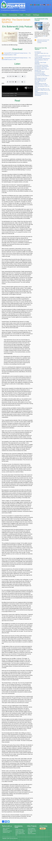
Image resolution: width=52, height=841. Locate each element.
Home (4, 15)
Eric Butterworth (38, 52)
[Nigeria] (36, 4)
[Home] (13, 5)
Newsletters (5, 829)
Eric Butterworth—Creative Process (42, 66)
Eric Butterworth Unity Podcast (41, 67)
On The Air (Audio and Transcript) (41, 65)
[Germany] (44, 4)
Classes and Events (19, 829)
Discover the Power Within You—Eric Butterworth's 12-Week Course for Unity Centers (42, 90)
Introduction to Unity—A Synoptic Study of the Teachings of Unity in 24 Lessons (42, 86)
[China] (34, 4)
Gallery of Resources (19, 832)
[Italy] (40, 4)
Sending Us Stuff (6, 832)
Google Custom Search (20, 831)
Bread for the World (31, 833)
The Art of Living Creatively (40, 74)
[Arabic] (32, 4)
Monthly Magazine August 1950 (41, 78)
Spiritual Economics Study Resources (42, 58)
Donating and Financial (7, 831)
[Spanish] (48, 4)
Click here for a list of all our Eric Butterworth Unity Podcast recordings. (43, 41)
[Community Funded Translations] (50, 4)
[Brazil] (38, 4)
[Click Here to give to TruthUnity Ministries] (43, 828)
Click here (45, 22)
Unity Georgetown (31, 828)
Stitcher (36, 37)
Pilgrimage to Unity (31, 829)
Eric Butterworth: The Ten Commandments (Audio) (40, 72)
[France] (46, 4)
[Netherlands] (42, 4)
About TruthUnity (6, 828)
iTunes (44, 35)
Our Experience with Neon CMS (32, 831)
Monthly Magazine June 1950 (40, 83)
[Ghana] (30, 4)
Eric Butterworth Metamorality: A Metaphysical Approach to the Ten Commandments (41, 94)
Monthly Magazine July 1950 (40, 79)
